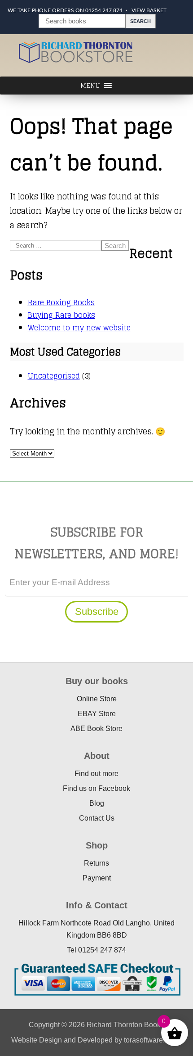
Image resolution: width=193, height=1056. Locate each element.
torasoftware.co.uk (153, 1040)
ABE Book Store (96, 728)
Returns (96, 863)
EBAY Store (97, 714)
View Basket (149, 10)
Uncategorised (54, 376)
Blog (96, 803)
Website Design (36, 1040)
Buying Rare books (61, 315)
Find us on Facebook (96, 788)
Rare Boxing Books (61, 302)
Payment (97, 878)
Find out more (96, 773)
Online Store (97, 699)
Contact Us (96, 818)
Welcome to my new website (79, 327)
